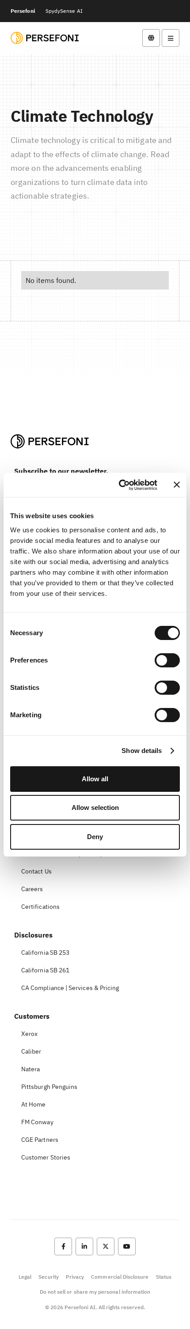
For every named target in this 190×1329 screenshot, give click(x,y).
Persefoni (23, 11)
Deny (95, 836)
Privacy (75, 1276)
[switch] (167, 660)
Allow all (95, 779)
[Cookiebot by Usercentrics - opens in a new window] (119, 485)
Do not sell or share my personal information (95, 1291)
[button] (151, 38)
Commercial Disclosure (119, 1276)
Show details (142, 750)
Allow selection (95, 807)
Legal (25, 1276)
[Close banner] (177, 485)
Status (163, 1276)
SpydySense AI (64, 11)
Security (48, 1276)
